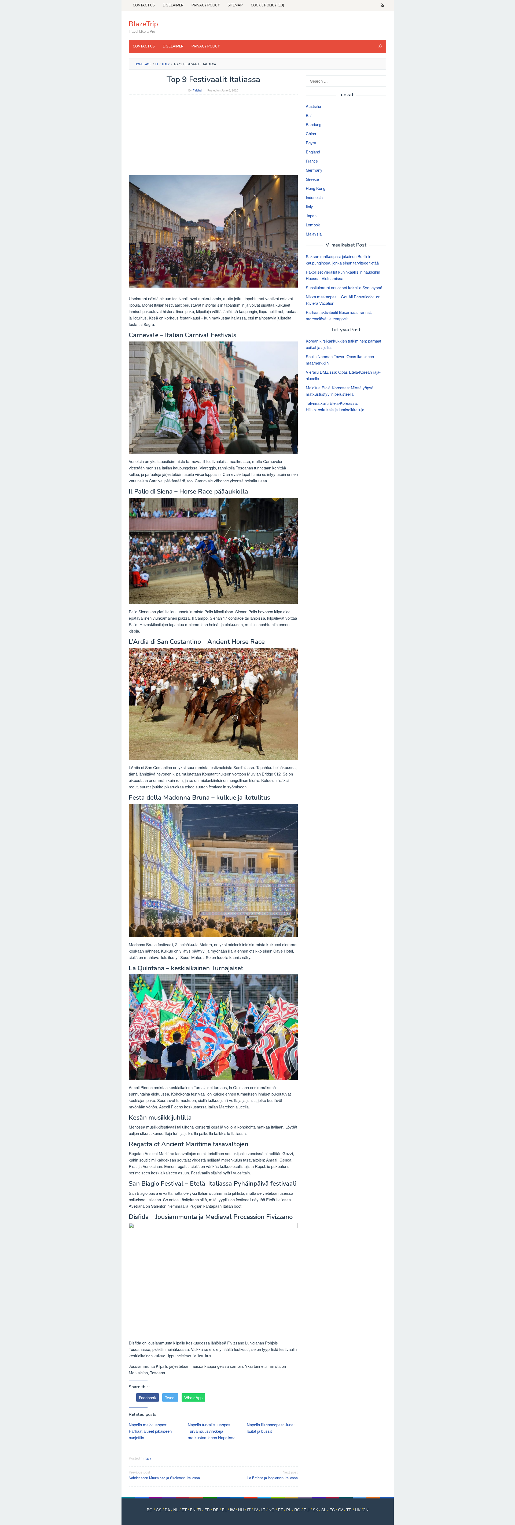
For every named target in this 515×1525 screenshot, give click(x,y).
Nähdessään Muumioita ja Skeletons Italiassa (164, 1474)
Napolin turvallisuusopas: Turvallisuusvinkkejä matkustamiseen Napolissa (212, 1431)
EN (193, 1509)
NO (271, 1509)
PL (288, 1509)
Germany (314, 170)
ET (184, 1509)
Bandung (313, 124)
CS (158, 1509)
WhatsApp (193, 1397)
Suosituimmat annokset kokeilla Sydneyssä (344, 287)
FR (207, 1509)
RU (307, 1509)
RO (297, 1509)
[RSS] (382, 5)
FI (199, 1509)
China (311, 133)
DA (167, 1509)
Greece (312, 179)
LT (263, 1509)
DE (216, 1509)
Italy (148, 1458)
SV (340, 1509)
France (312, 161)
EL (224, 1509)
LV (256, 1509)
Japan (311, 215)
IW (232, 1509)
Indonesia (314, 197)
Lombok (313, 224)
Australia (313, 106)
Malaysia (314, 234)
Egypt (311, 142)
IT (249, 1509)
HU (241, 1509)
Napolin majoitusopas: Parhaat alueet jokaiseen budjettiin (150, 1431)
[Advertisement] (213, 137)
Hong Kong (315, 188)
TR (349, 1509)
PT (280, 1509)
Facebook (147, 1397)
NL (175, 1509)
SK (315, 1509)
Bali (309, 115)
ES (332, 1509)
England (313, 152)
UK (357, 1509)
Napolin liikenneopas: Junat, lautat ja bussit (271, 1428)
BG (150, 1509)
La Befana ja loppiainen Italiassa (272, 1474)
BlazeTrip (143, 24)
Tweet (170, 1397)
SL (323, 1509)
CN (366, 1509)
